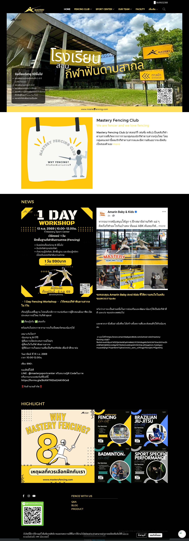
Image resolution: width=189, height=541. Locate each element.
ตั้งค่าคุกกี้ (141, 535)
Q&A (73, 501)
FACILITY (140, 9)
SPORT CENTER (104, 9)
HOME (67, 9)
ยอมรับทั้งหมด (155, 535)
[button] (164, 9)
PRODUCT (77, 509)
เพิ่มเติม (152, 9)
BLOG (74, 505)
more (116, 143)
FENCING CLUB (82, 9)
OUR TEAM (124, 9)
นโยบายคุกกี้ (44, 536)
